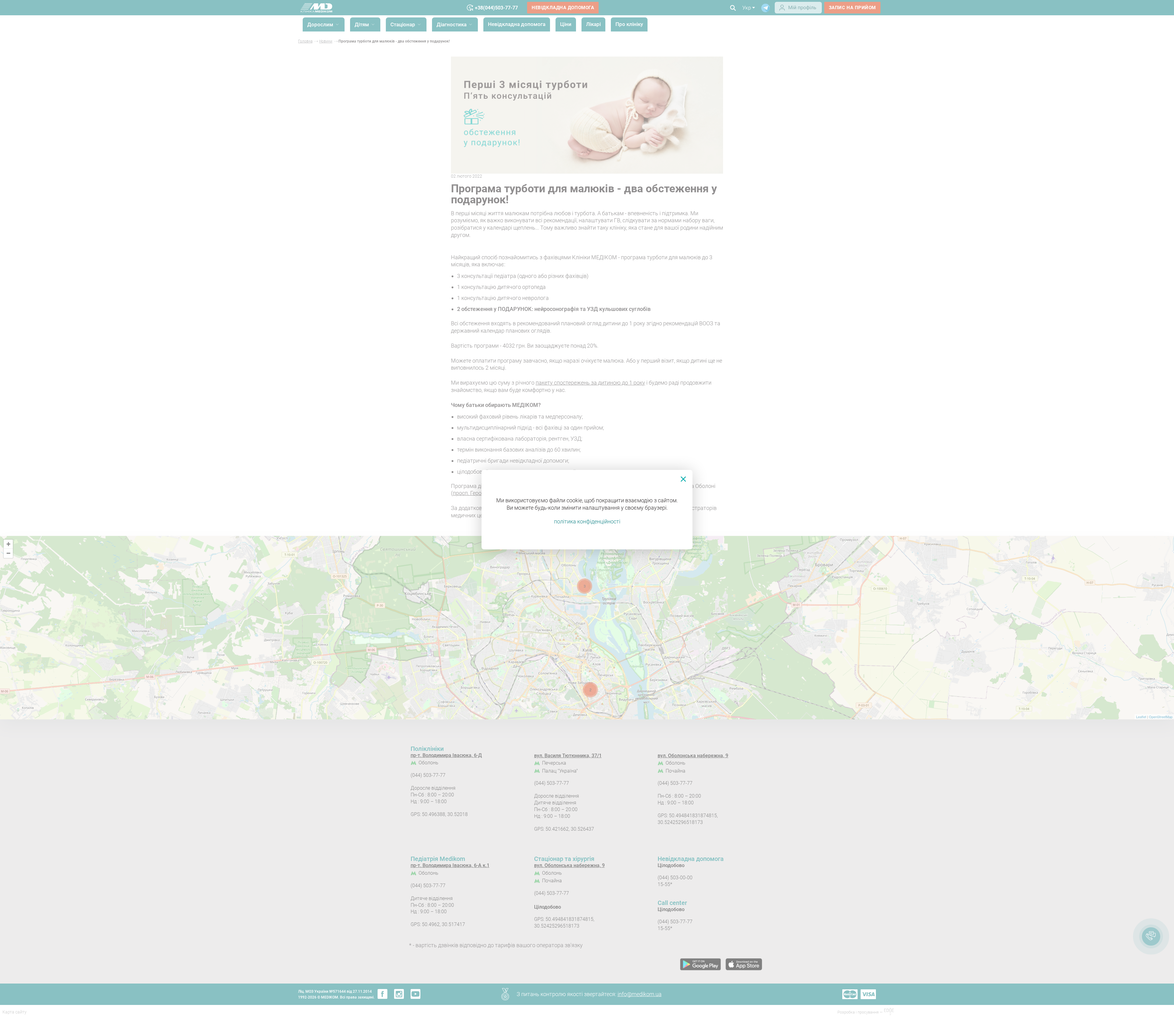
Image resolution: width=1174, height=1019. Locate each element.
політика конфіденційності (587, 521)
